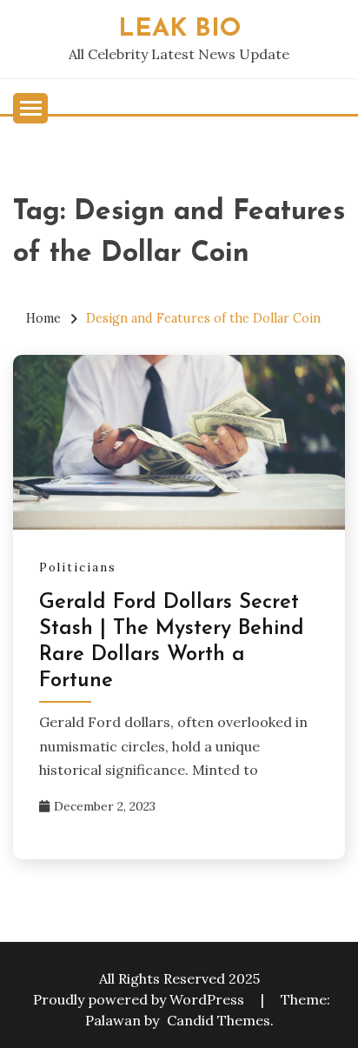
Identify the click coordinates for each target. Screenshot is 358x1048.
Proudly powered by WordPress (140, 999)
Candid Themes (218, 1020)
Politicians (77, 567)
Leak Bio (179, 29)
